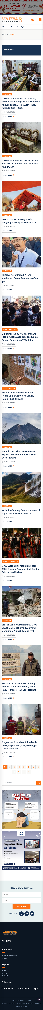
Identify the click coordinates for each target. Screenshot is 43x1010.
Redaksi (4, 958)
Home (4, 34)
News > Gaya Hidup (10, 561)
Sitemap (28, 1000)
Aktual (17, 27)
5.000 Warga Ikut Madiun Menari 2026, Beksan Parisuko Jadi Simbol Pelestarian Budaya (20, 569)
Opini (23, 27)
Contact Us (5, 976)
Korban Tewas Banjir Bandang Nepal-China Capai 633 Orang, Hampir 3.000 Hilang (18, 395)
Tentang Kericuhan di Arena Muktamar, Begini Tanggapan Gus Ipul (20, 278)
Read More (7, 116)
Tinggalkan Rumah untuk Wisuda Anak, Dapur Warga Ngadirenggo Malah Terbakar (19, 745)
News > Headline (9, 329)
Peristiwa (7, 94)
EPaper (4, 27)
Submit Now (21, 906)
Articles (4, 973)
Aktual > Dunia (9, 388)
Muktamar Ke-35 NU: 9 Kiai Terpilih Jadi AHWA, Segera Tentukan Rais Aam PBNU (20, 163)
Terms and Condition (18, 1000)
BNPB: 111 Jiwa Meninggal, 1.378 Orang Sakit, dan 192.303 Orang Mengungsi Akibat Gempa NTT (19, 627)
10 (19, 772)
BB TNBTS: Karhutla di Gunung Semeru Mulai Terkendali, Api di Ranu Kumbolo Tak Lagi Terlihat (19, 686)
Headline (11, 27)
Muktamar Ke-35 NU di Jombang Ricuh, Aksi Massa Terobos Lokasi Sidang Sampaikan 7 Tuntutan (20, 337)
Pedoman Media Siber (9, 956)
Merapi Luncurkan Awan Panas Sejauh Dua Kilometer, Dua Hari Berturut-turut (19, 454)
